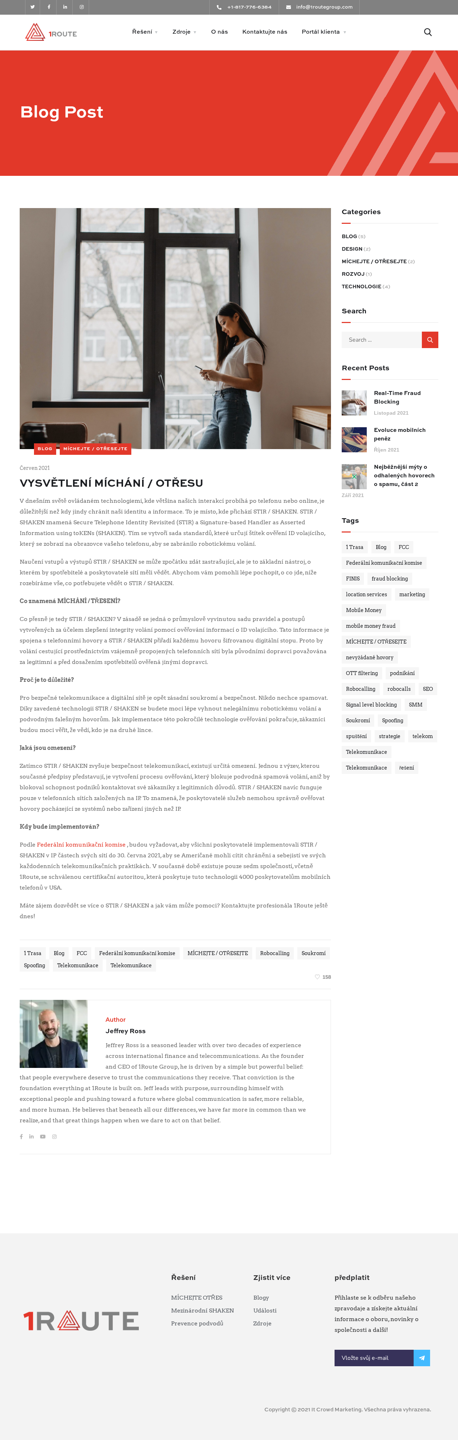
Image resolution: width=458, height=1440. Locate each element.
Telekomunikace (77, 965)
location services (366, 594)
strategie (389, 736)
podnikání (402, 673)
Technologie (361, 286)
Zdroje (181, 32)
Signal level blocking (371, 705)
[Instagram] (81, 7)
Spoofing (34, 965)
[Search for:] (390, 339)
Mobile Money (364, 610)
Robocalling (274, 953)
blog (45, 449)
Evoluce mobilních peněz (400, 435)
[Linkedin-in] (65, 7)
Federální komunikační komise (80, 844)
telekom (423, 736)
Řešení (142, 32)
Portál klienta (321, 32)
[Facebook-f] (49, 7)
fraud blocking (390, 579)
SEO (428, 689)
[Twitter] (32, 7)
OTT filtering (362, 673)
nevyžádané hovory (370, 657)
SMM (416, 705)
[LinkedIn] (32, 1137)
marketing (412, 594)
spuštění (356, 736)
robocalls (399, 689)
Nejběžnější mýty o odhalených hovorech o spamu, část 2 (404, 475)
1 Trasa (33, 953)
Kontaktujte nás (264, 32)
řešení (406, 768)
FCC (82, 953)
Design (352, 249)
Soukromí (314, 953)
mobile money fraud (371, 626)
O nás (219, 32)
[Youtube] (43, 1137)
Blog (59, 953)
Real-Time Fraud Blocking (397, 398)
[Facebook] (22, 1137)
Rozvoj (353, 274)
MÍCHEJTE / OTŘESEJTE (95, 449)
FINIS (353, 579)
